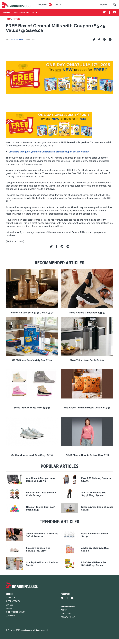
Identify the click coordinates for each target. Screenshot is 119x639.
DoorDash (10, 597)
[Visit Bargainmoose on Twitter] (104, 12)
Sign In (103, 4)
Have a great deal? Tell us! (26, 12)
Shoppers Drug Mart (15, 612)
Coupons (42, 4)
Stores (9, 594)
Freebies (16, 19)
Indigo (9, 608)
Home (8, 19)
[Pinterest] (104, 39)
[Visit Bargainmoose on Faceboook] (109, 12)
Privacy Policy (68, 617)
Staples (9, 605)
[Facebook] (99, 39)
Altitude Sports (13, 601)
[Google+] (110, 39)
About (64, 610)
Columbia (10, 615)
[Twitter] (94, 39)
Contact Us (66, 613)
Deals (58, 4)
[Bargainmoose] (16, 4)
